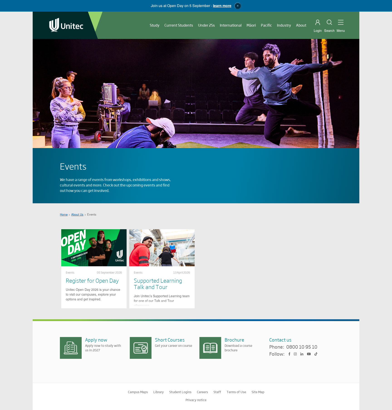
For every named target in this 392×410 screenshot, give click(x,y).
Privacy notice (196, 399)
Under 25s (206, 25)
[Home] (66, 25)
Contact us (280, 339)
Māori (251, 25)
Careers (202, 392)
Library (158, 392)
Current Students (178, 25)
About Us (77, 214)
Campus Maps (138, 392)
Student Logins (180, 392)
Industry (284, 25)
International (231, 25)
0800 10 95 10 (301, 347)
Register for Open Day (92, 280)
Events (70, 272)
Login (318, 30)
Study (154, 25)
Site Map (258, 392)
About (301, 25)
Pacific (266, 25)
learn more (222, 5)
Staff (217, 392)
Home (64, 214)
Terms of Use (236, 392)
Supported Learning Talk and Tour (158, 283)
